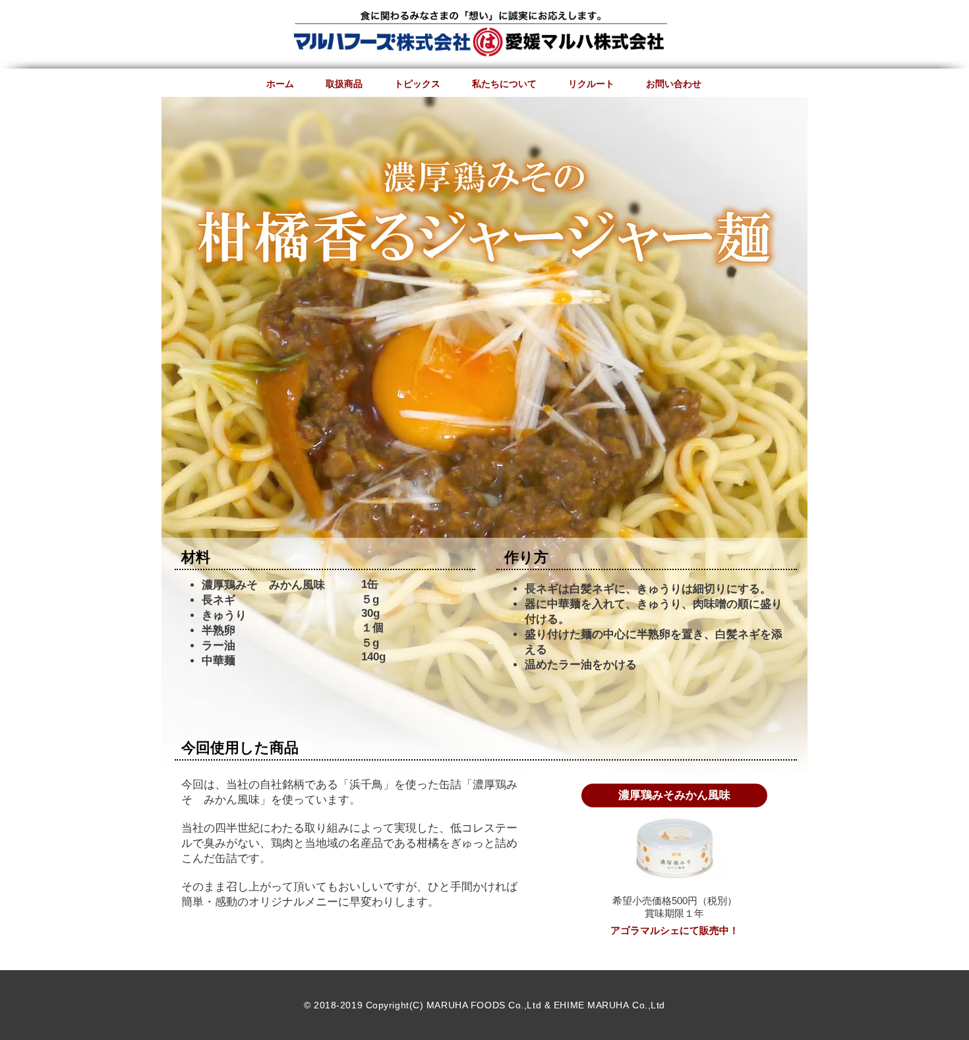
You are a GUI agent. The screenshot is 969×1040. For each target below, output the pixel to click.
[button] (674, 795)
